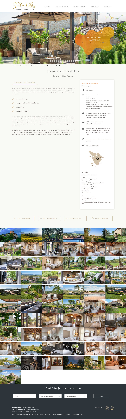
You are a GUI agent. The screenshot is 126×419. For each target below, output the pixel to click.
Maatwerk (95, 6)
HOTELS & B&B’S (79, 6)
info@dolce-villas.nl (50, 218)
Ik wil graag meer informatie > (24, 82)
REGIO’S (47, 6)
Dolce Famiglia (62, 6)
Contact (107, 6)
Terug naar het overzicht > (90, 83)
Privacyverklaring (78, 414)
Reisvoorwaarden (101, 218)
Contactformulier (75, 218)
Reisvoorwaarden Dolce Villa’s (61, 414)
